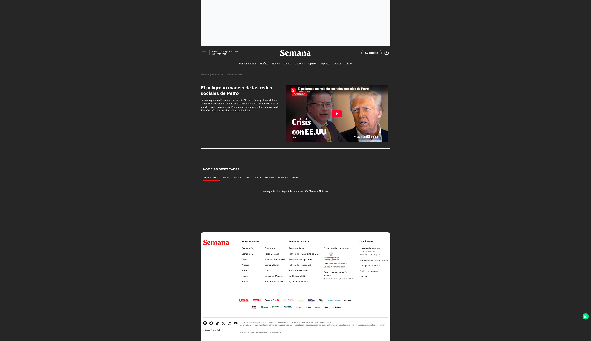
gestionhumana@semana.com (338, 278)
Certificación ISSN (297, 276)
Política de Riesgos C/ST (301, 265)
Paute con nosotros (369, 271)
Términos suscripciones (300, 259)
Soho (244, 270)
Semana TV (217, 74)
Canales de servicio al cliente (374, 260)
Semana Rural (272, 265)
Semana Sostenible (274, 281)
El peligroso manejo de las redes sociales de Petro (236, 90)
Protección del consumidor (336, 248)
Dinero (245, 259)
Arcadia (245, 265)
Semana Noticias (235, 74)
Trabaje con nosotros (370, 265)
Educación (270, 248)
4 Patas (245, 281)
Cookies (363, 276)
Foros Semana (272, 254)
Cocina (268, 270)
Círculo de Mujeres (274, 276)
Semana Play (248, 248)
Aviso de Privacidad (214, 330)
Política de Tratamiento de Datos (305, 254)
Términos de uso (297, 248)
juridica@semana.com (334, 266)
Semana (205, 74)
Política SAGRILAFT (298, 270)
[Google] (205, 323)
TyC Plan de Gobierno (299, 281)
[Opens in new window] (211, 323)
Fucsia (245, 276)
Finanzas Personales (275, 259)
